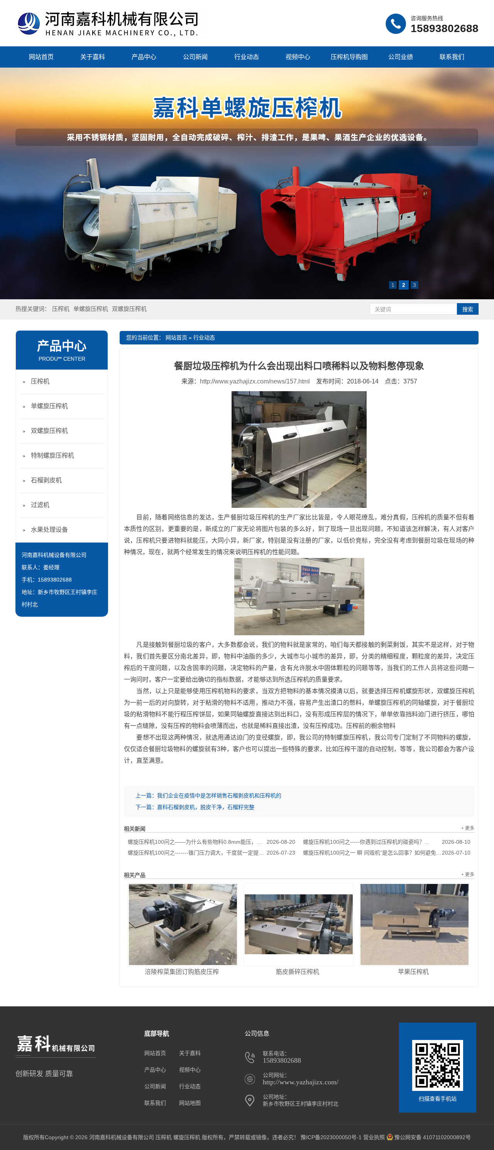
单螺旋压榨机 (90, 308)
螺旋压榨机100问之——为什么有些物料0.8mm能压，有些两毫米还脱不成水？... (211, 842)
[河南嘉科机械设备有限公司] (109, 37)
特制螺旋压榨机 (52, 455)
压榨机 (60, 308)
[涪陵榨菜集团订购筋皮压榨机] (183, 924)
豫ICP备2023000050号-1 (331, 1137)
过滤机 (40, 505)
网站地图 (190, 1103)
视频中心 (298, 57)
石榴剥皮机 (46, 480)
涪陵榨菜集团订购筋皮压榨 (182, 972)
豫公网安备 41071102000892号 (432, 1137)
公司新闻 (195, 57)
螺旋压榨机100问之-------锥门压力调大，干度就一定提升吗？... (211, 853)
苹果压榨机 (413, 972)
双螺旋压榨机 (129, 308)
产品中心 (144, 57)
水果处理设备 (49, 529)
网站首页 (41, 57)
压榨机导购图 (349, 57)
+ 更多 (467, 828)
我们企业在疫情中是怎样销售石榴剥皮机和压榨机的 (219, 795)
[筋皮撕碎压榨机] (299, 924)
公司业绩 (400, 57)
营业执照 (374, 1137)
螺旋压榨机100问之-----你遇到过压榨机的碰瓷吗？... (386, 842)
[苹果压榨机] (414, 924)
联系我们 (452, 57)
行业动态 (246, 57)
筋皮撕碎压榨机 (297, 972)
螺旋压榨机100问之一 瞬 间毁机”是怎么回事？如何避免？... (386, 853)
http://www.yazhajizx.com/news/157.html (255, 381)
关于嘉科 (92, 57)
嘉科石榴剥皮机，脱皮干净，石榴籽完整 (205, 807)
